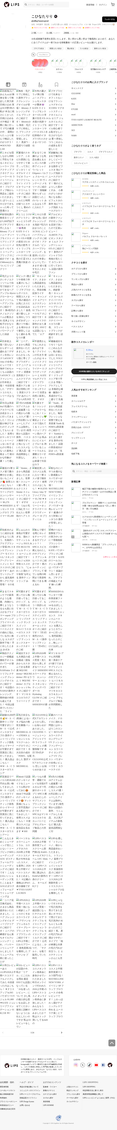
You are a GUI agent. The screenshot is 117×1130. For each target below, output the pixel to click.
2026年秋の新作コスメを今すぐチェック (94, 371)
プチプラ (78, 152)
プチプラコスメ (106, 152)
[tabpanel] (32, 563)
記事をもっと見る (110, 557)
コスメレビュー (81, 163)
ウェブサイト (43, 54)
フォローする (109, 19)
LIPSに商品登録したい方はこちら (94, 379)
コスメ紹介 (94, 157)
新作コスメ (79, 157)
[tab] (8, 84)
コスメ (90, 152)
